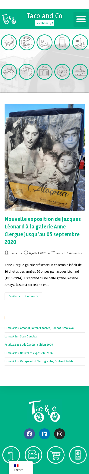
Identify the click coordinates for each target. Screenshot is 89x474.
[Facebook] (29, 433)
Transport (9, 56)
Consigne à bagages (44, 87)
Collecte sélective (44, 58)
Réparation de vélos (27, 87)
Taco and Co (45, 15)
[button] (81, 19)
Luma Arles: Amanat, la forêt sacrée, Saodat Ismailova (39, 328)
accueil (60, 253)
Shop (55, 469)
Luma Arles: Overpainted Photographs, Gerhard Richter (40, 361)
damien (14, 253)
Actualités (75, 253)
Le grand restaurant (62, 87)
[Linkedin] (44, 433)
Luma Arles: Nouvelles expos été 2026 (29, 353)
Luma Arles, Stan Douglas (21, 336)
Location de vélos (9, 87)
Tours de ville (26, 58)
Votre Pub (62, 56)
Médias (33, 469)
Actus (77, 469)
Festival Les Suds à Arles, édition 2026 (29, 345)
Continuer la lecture (25, 295)
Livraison (80, 56)
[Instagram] (59, 433)
